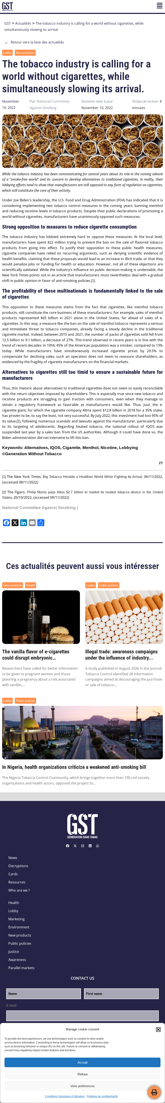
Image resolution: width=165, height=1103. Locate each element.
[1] (93, 281)
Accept (82, 1062)
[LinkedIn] (90, 846)
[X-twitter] (75, 846)
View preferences (82, 1086)
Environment (18, 927)
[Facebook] (67, 846)
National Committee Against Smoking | (40, 507)
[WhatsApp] (97, 846)
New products (25, 52)
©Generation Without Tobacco (32, 454)
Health (30, 585)
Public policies (108, 585)
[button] (158, 1029)
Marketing (16, 919)
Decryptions (18, 866)
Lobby (7, 52)
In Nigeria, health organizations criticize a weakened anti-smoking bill (74, 767)
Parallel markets (21, 967)
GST (7, 23)
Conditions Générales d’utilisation (65, 1096)
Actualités (23, 23)
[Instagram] (82, 846)
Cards (13, 874)
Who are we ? (19, 890)
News (12, 857)
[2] (18, 421)
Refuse (83, 1074)
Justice (13, 951)
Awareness (17, 959)
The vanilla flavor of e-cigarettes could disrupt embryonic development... (35, 655)
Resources (16, 882)
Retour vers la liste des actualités (34, 42)
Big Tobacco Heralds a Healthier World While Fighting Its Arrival (92, 477)
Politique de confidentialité (102, 1096)
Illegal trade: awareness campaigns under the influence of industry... (121, 655)
